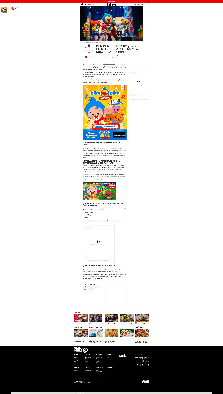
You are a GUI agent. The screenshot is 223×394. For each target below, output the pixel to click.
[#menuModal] (82, 4)
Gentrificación (99, 369)
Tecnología (76, 360)
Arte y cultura (88, 357)
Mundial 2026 (99, 371)
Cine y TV (110, 354)
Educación (76, 357)
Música (86, 356)
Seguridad (76, 358)
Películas (109, 356)
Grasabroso (98, 361)
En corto (87, 369)
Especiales (99, 367)
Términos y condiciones (144, 360)
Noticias (90, 322)
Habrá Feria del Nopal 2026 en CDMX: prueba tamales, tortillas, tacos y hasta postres (127, 325)
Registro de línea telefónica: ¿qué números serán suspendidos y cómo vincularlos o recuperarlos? (95, 325)
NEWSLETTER (91, 4)
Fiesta (97, 364)
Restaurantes (122, 337)
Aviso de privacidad (145, 361)
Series (108, 357)
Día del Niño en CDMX (109, 64)
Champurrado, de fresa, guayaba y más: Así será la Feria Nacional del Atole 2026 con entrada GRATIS (80, 325)
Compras (87, 358)
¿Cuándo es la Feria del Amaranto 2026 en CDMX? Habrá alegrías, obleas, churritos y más (111, 340)
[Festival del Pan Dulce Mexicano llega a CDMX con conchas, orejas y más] (81, 333)
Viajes (87, 367)
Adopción (98, 370)
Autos (75, 371)
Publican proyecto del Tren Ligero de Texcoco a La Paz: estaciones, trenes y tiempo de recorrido (95, 340)
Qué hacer (106, 322)
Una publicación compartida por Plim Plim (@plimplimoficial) (99, 260)
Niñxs (89, 52)
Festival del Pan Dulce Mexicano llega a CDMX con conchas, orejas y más (80, 340)
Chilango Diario (110, 368)
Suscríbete (147, 356)
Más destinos (88, 370)
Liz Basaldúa (90, 47)
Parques (87, 361)
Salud (75, 361)
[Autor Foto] (89, 45)
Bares (97, 360)
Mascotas (87, 364)
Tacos (97, 358)
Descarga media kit (145, 354)
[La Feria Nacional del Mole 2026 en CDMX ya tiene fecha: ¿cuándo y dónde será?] (111, 318)
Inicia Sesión (140, 4)
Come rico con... (99, 362)
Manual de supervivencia (78, 368)
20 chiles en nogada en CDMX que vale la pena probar (127, 339)
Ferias (75, 322)
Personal (76, 370)
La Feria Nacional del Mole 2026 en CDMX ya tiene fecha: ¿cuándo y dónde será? (111, 325)
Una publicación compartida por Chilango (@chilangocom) (139, 99)
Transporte (91, 337)
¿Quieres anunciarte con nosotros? (141, 357)
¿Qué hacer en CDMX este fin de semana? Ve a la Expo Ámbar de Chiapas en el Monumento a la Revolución (142, 340)
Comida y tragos (99, 355)
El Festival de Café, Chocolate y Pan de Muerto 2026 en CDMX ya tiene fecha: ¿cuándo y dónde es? (142, 325)
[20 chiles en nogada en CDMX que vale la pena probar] (127, 333)
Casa (75, 373)
